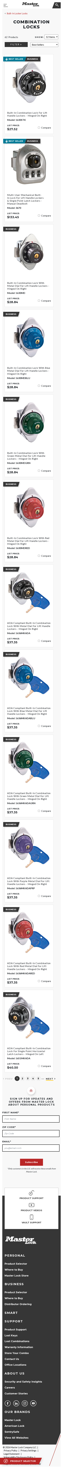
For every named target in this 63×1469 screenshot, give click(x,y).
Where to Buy (14, 1269)
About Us (15, 1373)
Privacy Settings (28, 1450)
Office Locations (15, 1364)
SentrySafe (12, 1431)
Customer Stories (16, 1393)
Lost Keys (11, 1335)
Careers (10, 1387)
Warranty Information (19, 1347)
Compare (46, 127)
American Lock (14, 1425)
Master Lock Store (17, 1275)
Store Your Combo (17, 1353)
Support (14, 1321)
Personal (15, 1255)
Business (14, 1284)
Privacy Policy (10, 1450)
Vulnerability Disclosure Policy (18, 1457)
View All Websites (16, 1437)
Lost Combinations (17, 1341)
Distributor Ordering (18, 1304)
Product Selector (16, 1263)
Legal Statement (12, 1454)
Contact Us (12, 1359)
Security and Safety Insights (23, 1381)
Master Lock (13, 1420)
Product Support (15, 1329)
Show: (39, 37)
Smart (11, 1313)
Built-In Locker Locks (17, 13)
